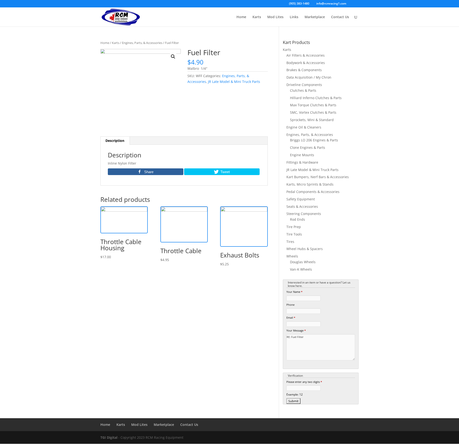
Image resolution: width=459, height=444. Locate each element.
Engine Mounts (302, 155)
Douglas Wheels (303, 262)
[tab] (115, 141)
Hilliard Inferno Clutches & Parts (316, 98)
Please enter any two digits (304, 382)
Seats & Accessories (302, 206)
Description (114, 140)
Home (241, 17)
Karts (256, 17)
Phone (290, 304)
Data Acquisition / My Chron (308, 77)
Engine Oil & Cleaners (303, 127)
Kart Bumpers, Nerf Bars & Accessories (317, 177)
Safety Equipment (300, 199)
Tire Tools (294, 234)
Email (290, 317)
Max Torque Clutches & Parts (313, 105)
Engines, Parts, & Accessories (142, 43)
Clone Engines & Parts (307, 147)
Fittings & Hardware (302, 162)
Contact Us (340, 17)
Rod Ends (297, 219)
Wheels (292, 256)
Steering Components (303, 213)
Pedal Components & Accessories (312, 191)
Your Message (296, 330)
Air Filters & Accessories (305, 55)
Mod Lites (275, 17)
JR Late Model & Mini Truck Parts (234, 81)
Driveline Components (304, 84)
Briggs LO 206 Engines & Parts (314, 140)
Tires (290, 241)
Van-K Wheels (301, 269)
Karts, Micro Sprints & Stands (309, 184)
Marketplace (315, 17)
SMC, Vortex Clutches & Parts (313, 112)
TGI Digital (108, 437)
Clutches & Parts (303, 90)
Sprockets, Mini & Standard (312, 120)
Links (294, 17)
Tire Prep (293, 227)
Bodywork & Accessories (305, 62)
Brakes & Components (304, 70)
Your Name (294, 292)
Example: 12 (294, 394)
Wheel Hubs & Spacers (304, 248)
